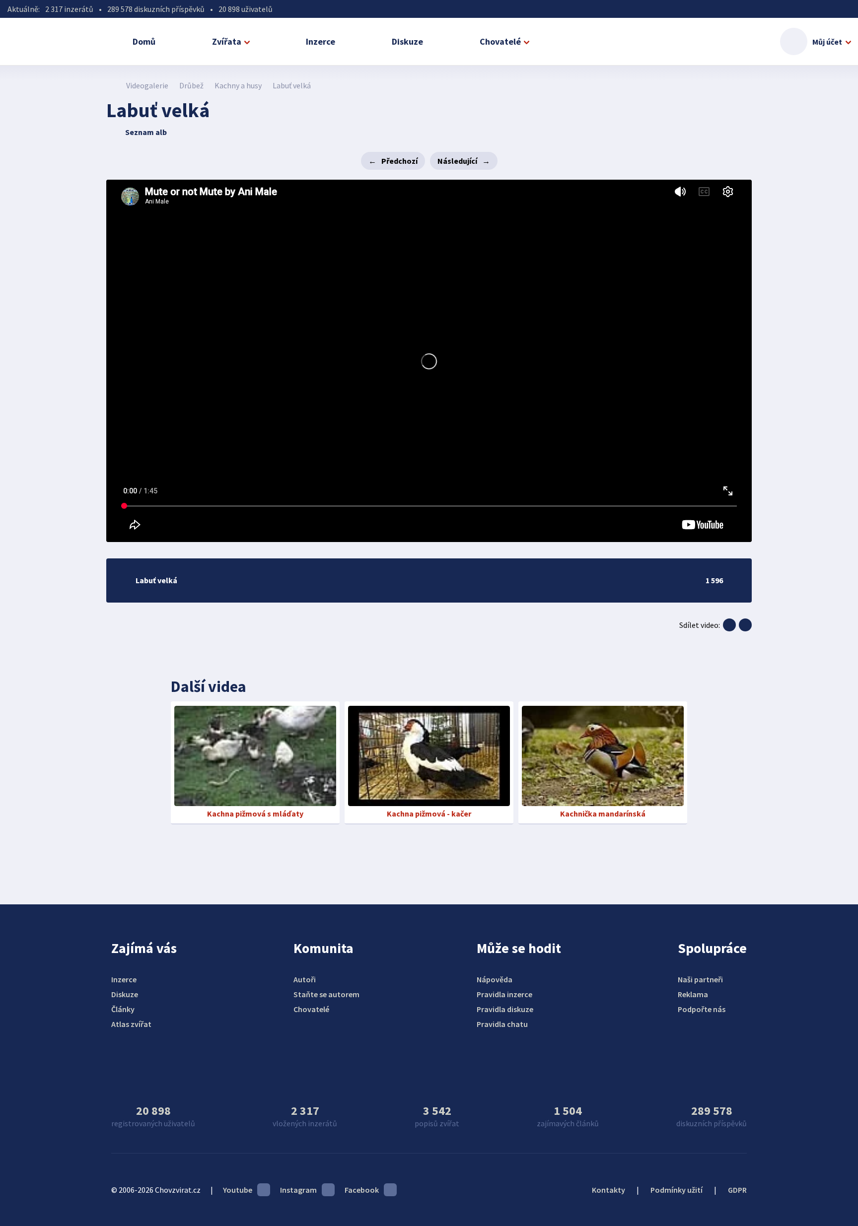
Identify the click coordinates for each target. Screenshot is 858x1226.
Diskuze (407, 41)
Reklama (693, 994)
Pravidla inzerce (504, 994)
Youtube (237, 1190)
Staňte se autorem (326, 994)
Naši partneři (700, 979)
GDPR (737, 1190)
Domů (144, 41)
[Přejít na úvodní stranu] (111, 85)
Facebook (362, 1190)
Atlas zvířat (131, 1024)
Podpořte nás (701, 1009)
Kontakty (608, 1190)
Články (123, 1009)
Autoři (304, 979)
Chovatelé (500, 41)
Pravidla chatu (502, 1024)
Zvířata (226, 41)
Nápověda (494, 979)
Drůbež (191, 85)
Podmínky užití (676, 1190)
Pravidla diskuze (505, 1009)
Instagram (298, 1190)
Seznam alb (146, 132)
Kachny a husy (238, 85)
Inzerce (320, 41)
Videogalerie (147, 85)
